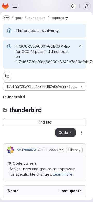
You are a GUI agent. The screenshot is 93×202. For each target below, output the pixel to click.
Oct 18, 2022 (47, 150)
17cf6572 (28, 150)
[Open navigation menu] (15, 6)
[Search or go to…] (73, 6)
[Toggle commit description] (60, 150)
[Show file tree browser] (7, 76)
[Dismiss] (80, 46)
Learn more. (63, 174)
